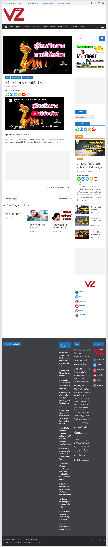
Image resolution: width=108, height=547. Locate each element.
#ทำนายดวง (85, 382)
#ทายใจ (78, 379)
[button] (21, 26)
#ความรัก (84, 360)
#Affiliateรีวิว (79, 353)
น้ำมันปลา (82, 433)
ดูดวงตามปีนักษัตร (16, 77)
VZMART (82, 315)
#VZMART (79, 356)
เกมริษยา (76, 451)
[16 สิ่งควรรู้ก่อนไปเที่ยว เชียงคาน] (82, 235)
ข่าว (11, 27)
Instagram (82, 301)
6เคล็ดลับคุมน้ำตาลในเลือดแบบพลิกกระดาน (64, 526)
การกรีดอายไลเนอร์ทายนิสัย (60, 226)
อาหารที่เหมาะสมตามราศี (37, 226)
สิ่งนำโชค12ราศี (12, 213)
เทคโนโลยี (73, 27)
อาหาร (52, 27)
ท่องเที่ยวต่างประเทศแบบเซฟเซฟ (96, 220)
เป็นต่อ (80, 451)
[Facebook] (11, 94)
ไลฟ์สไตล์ (61, 27)
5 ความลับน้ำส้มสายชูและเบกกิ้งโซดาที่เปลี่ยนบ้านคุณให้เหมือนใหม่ (65, 453)
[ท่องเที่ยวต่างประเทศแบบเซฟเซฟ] (82, 222)
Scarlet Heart (84, 419)
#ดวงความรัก (80, 375)
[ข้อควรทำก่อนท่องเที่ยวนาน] (82, 210)
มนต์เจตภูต (84, 440)
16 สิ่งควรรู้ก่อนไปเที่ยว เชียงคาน (96, 233)
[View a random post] (102, 26)
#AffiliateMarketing (82, 350)
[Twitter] (16, 94)
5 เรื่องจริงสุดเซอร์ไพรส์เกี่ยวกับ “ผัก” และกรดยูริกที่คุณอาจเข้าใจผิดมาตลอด (65, 489)
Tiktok (81, 310)
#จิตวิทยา (84, 372)
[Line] (7, 94)
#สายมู (79, 392)
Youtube (82, 306)
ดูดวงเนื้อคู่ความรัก (27, 77)
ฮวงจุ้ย (86, 446)
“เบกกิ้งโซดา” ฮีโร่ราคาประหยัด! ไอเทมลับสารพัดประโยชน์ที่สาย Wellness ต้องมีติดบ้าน (64, 471)
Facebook (82, 292)
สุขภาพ (27, 27)
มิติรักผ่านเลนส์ (81, 443)
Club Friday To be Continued (82, 412)
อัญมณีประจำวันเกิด (79, 447)
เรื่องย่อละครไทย (84, 460)
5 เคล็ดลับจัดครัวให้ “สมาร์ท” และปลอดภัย (64, 373)
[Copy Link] (20, 94)
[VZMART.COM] (5, 26)
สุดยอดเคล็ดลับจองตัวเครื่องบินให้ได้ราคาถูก (89, 165)
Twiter (81, 296)
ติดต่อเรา (83, 27)
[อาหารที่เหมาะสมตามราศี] (37, 212)
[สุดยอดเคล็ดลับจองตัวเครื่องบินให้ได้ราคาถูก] (90, 148)
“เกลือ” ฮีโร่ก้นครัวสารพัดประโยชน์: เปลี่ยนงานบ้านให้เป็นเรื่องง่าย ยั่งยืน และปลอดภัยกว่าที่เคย (65, 436)
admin (18, 87)
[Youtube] (24, 94)
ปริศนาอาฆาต (64, 198)
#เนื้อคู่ (79, 395)
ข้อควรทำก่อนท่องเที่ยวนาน (96, 208)
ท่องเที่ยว (36, 27)
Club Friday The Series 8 (80, 410)
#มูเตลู (77, 385)
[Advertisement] (37, 165)
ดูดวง (18, 27)
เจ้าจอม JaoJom (12, 198)
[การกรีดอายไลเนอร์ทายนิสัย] (61, 212)
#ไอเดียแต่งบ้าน (83, 399)
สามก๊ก (45, 27)
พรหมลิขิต (82, 437)
